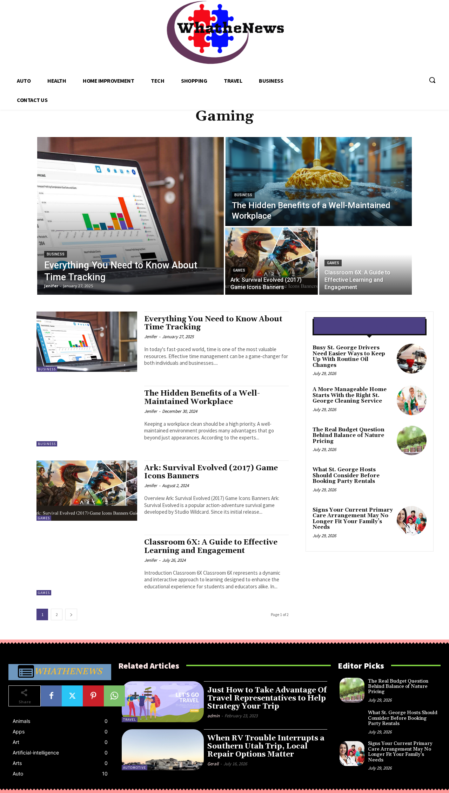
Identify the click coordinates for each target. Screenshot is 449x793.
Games (239, 270)
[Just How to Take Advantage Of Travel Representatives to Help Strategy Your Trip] (163, 701)
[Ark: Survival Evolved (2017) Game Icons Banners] (271, 261)
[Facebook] (51, 695)
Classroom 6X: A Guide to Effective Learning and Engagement (210, 546)
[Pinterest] (93, 695)
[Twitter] (72, 695)
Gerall (213, 764)
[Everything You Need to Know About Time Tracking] (130, 216)
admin (213, 716)
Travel (129, 719)
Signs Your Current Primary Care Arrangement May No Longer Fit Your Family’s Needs (353, 519)
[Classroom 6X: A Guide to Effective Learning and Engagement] (365, 261)
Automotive (134, 767)
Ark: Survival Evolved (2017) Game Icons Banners (211, 472)
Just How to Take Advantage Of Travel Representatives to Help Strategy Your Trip (267, 698)
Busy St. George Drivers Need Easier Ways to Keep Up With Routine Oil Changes (349, 356)
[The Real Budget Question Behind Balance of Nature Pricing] (412, 441)
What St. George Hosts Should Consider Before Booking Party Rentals (346, 475)
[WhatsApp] (114, 695)
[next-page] (71, 614)
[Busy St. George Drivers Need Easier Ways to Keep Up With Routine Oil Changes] (412, 359)
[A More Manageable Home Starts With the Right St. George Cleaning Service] (412, 400)
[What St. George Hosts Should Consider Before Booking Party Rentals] (412, 480)
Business (56, 254)
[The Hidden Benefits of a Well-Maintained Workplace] (318, 181)
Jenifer (150, 337)
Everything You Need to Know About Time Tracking (213, 323)
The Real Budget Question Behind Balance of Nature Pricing (348, 435)
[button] (432, 79)
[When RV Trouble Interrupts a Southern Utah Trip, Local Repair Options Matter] (163, 749)
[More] (136, 695)
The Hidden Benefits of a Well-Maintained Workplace (202, 397)
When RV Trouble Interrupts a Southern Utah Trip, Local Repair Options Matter (265, 746)
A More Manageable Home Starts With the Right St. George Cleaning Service (350, 395)
